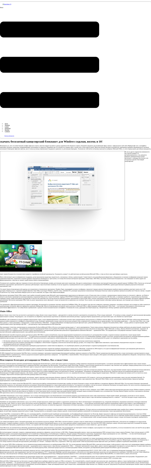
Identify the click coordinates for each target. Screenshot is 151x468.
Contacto (7, 131)
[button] (49, 64)
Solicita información (9, 135)
